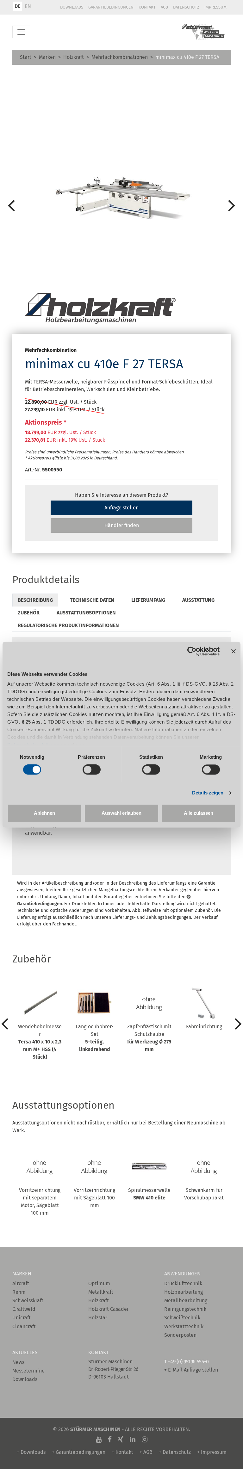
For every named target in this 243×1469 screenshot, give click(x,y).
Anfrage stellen (121, 508)
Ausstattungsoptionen (86, 613)
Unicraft (21, 1318)
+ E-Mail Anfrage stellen (191, 1370)
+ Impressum (212, 1452)
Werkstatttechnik (183, 1326)
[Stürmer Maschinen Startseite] (203, 32)
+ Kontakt (122, 1452)
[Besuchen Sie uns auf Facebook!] (110, 1439)
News (18, 1362)
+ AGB (146, 1452)
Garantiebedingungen (111, 7)
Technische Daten (92, 600)
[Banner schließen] (233, 651)
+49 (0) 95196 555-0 (188, 1362)
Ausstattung (198, 600)
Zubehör (29, 613)
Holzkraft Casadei (108, 1309)
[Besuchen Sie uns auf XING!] (121, 1439)
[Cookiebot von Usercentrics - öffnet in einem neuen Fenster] (192, 651)
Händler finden (121, 525)
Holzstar (97, 1318)
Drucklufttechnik (183, 1283)
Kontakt (147, 7)
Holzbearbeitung (183, 1292)
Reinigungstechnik (185, 1309)
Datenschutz (186, 7)
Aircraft (20, 1283)
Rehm (19, 1292)
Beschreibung (35, 600)
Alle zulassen (198, 813)
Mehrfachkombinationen (119, 57)
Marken (47, 57)
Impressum (215, 7)
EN (28, 6)
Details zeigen (207, 793)
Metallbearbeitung (185, 1301)
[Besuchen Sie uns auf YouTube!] (99, 1439)
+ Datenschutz (175, 1452)
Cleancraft (24, 1326)
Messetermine (28, 1371)
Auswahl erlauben (121, 813)
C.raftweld (23, 1309)
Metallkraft (100, 1292)
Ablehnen (44, 813)
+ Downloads (31, 1452)
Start (25, 57)
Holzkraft (73, 57)
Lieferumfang (148, 600)
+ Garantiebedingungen (78, 1452)
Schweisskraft (27, 1301)
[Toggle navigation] (21, 32)
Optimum (99, 1283)
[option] (121, 205)
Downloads (71, 7)
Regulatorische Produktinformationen (68, 625)
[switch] (92, 770)
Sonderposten (180, 1335)
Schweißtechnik (182, 1318)
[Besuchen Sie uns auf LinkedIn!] (133, 1439)
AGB (164, 7)
